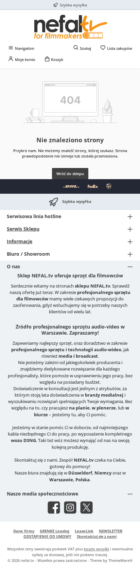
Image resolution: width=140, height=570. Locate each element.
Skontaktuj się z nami (97, 536)
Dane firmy (23, 530)
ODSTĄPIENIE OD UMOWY (47, 536)
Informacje (19, 241)
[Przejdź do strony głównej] (70, 26)
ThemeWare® (120, 560)
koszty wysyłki (96, 548)
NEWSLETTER (110, 530)
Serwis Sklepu (23, 229)
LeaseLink (84, 530)
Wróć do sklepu (70, 173)
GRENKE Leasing (54, 530)
